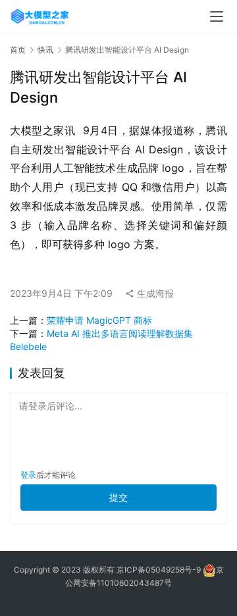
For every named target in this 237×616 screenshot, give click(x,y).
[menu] (216, 16)
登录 (28, 475)
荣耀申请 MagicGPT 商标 (99, 320)
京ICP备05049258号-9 (159, 570)
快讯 (45, 50)
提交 (118, 497)
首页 (18, 50)
